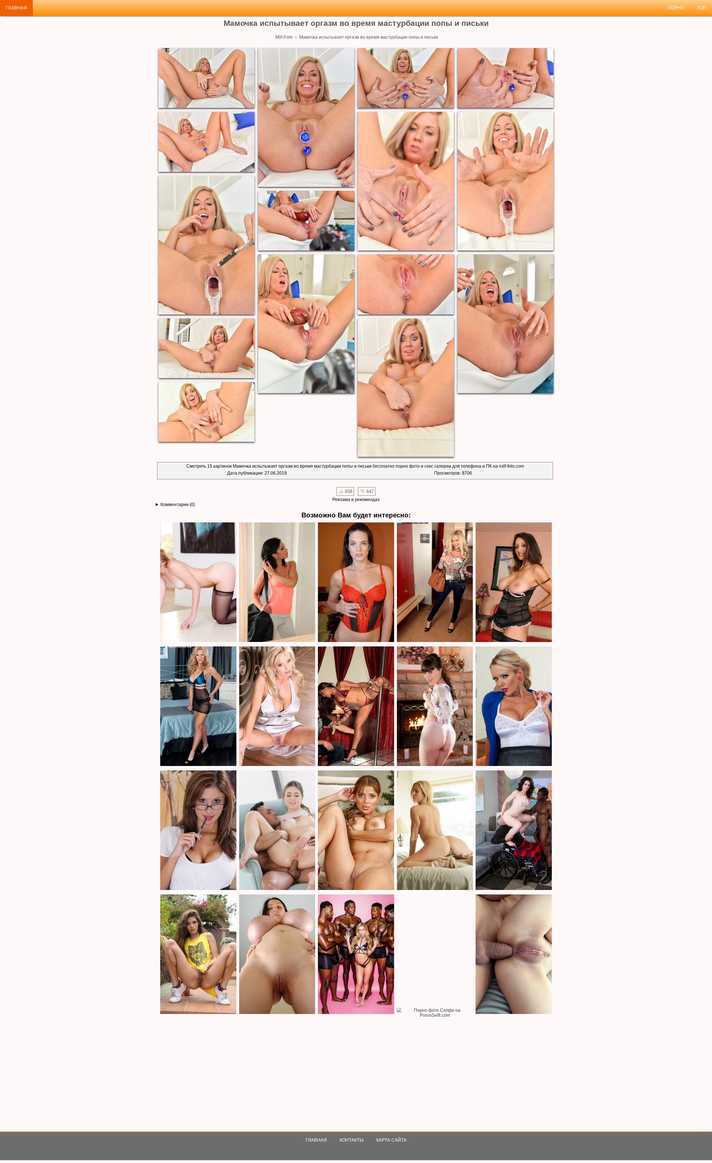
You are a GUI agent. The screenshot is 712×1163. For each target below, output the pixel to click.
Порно (676, 8)
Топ (701, 8)
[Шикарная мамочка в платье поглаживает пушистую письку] (277, 706)
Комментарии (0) (177, 504)
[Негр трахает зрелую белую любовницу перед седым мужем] (514, 830)
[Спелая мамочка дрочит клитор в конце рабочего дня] (198, 830)
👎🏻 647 (367, 491)
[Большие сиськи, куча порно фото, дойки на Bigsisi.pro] (277, 954)
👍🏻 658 (345, 491)
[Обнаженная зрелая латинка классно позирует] (356, 830)
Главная (16, 8)
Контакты (352, 1140)
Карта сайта (391, 1140)
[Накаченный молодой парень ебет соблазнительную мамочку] (198, 706)
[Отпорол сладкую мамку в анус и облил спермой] (277, 830)
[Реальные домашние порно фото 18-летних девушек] (198, 954)
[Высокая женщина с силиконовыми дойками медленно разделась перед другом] (435, 830)
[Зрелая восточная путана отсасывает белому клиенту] (356, 706)
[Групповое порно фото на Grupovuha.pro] (356, 954)
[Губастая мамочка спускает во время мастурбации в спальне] (277, 582)
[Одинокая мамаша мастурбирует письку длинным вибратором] (356, 582)
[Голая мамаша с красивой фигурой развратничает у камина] (435, 706)
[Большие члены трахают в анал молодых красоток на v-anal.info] (514, 954)
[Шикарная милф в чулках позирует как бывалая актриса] (198, 582)
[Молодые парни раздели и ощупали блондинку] (435, 582)
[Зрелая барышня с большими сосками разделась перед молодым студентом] (514, 706)
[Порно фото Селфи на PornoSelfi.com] (435, 1068)
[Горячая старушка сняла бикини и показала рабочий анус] (514, 582)
